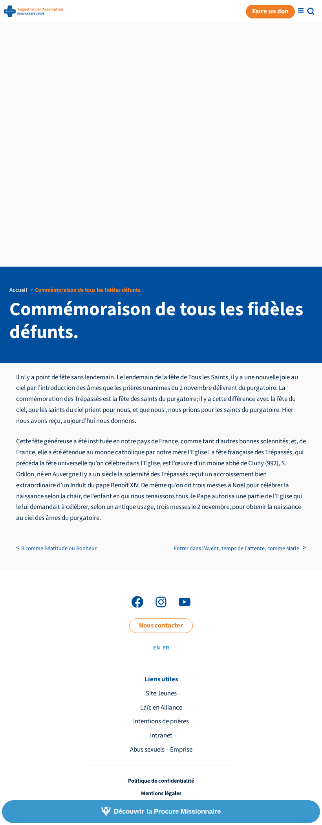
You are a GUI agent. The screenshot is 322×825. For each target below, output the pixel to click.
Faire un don (270, 11)
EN (156, 648)
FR (166, 648)
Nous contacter (161, 625)
